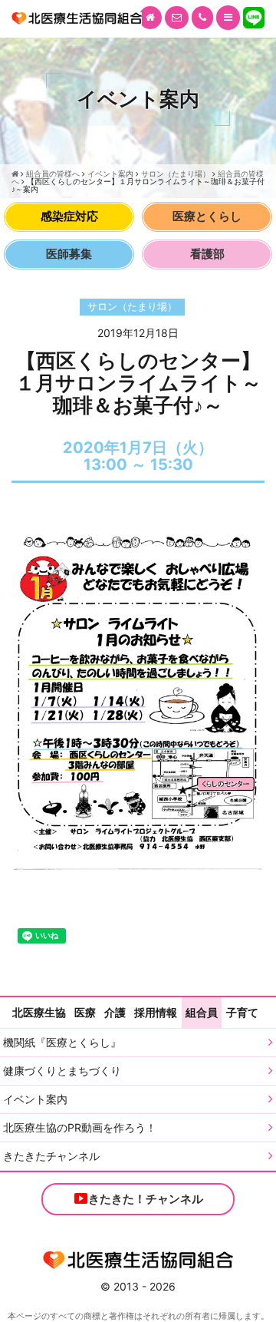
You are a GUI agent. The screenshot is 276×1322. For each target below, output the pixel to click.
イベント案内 (35, 1099)
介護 (115, 1012)
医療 (85, 1012)
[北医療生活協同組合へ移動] (15, 173)
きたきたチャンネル (51, 1155)
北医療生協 (39, 1012)
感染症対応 (69, 216)
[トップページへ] (150, 17)
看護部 (207, 254)
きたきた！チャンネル (145, 1198)
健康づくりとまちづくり (62, 1070)
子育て (242, 1012)
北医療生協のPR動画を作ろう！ (79, 1127)
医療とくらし (207, 216)
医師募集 (69, 254)
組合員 (202, 1012)
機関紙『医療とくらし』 (62, 1042)
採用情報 (155, 1012)
